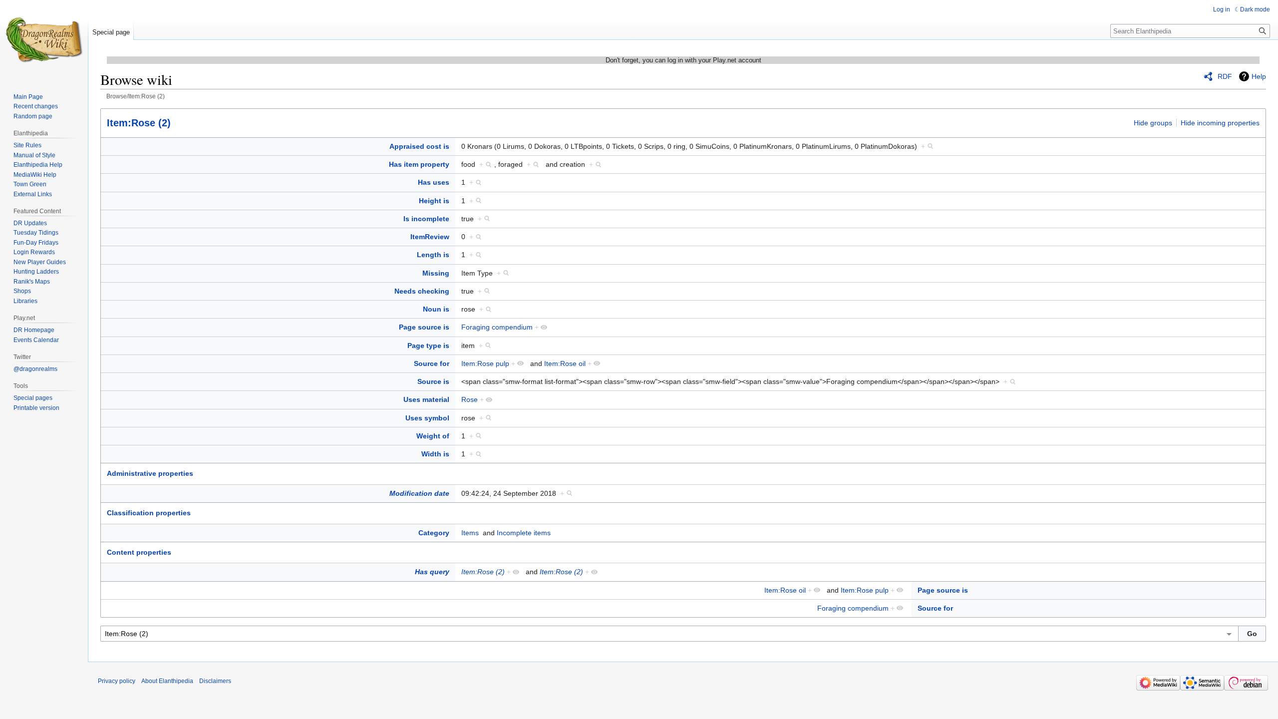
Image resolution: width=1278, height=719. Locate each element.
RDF (1225, 76)
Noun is (436, 309)
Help (1259, 76)
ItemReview (429, 237)
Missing (435, 273)
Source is (433, 381)
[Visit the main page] (44, 40)
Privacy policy (116, 681)
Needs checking (421, 291)
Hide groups (1153, 123)
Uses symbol (427, 418)
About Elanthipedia (167, 681)
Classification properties (149, 513)
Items (470, 533)
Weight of (432, 436)
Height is (434, 201)
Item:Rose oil (565, 363)
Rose (469, 399)
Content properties (139, 552)
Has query (432, 572)
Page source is (424, 327)
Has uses (433, 182)
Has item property (419, 164)
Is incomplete (426, 219)
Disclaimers (215, 681)
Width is (435, 454)
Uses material (426, 399)
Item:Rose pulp (485, 363)
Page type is (428, 346)
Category (433, 533)
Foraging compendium (497, 327)
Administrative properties (150, 473)
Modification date (419, 493)
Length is (433, 255)
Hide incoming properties (1220, 123)
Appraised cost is (419, 146)
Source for (431, 363)
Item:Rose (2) (139, 122)
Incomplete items (524, 533)
